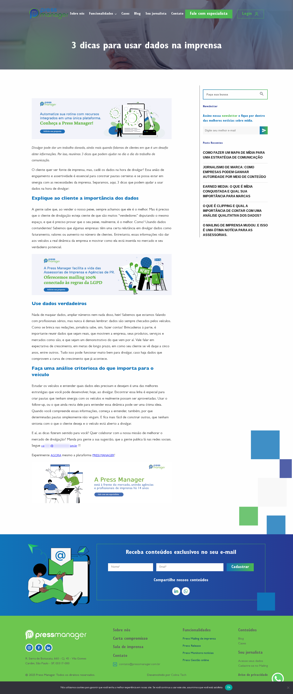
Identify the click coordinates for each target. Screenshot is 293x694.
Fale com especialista (209, 14)
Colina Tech (178, 675)
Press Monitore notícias (198, 653)
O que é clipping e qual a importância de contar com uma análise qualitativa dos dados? (232, 210)
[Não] (288, 688)
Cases (125, 14)
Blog (137, 14)
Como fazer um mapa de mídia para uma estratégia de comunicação (234, 155)
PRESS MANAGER (103, 455)
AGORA (56, 455)
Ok (229, 687)
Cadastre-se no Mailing (253, 666)
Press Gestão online (196, 660)
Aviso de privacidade (253, 675)
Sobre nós (77, 14)
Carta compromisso (130, 639)
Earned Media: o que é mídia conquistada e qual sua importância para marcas (228, 191)
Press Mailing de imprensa (199, 638)
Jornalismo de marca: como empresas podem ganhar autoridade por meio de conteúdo (234, 172)
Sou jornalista (156, 14)
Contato (177, 14)
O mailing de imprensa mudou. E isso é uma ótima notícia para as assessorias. (235, 230)
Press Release (192, 646)
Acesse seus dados (250, 661)
